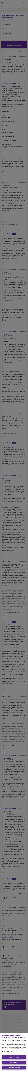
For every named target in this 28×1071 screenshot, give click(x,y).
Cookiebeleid (9, 1051)
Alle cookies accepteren (14, 1067)
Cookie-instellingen (14, 1057)
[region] (14, 1052)
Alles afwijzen (14, 1062)
